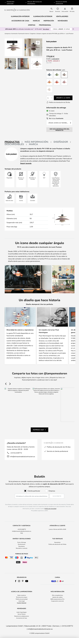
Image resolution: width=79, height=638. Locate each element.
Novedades (63, 21)
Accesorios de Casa (21, 618)
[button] (10, 63)
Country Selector (21, 603)
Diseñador (61, 142)
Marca (33, 144)
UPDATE (61, 29)
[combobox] (51, 10)
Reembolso (21, 546)
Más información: (36, 142)
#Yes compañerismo (57, 595)
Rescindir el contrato (21, 548)
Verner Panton (22, 614)
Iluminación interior (23, 33)
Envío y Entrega (21, 542)
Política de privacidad (50, 508)
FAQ (21, 533)
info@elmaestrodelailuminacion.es (22, 456)
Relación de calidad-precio (21, 616)
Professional (45, 25)
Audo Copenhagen (22, 612)
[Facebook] (15, 581)
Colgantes (33, 33)
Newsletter (57, 542)
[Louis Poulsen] (56, 41)
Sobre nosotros (21, 595)
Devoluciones (21, 544)
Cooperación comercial (57, 601)
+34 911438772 (16, 453)
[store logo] (17, 9)
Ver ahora (46, 29)
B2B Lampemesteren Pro (57, 599)
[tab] (13, 142)
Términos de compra (21, 597)
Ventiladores (62, 16)
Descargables (14, 144)
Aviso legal (22, 601)
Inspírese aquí (38, 430)
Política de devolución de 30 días (57, 544)
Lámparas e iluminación (11, 33)
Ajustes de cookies (57, 597)
